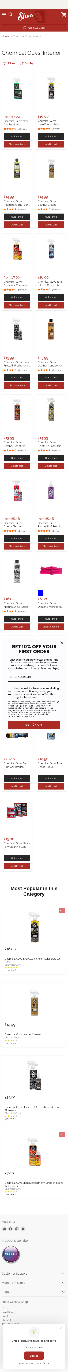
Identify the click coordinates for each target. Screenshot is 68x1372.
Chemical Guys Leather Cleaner (47, 203)
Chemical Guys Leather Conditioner (50, 364)
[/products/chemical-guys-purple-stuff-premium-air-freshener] (51, 490)
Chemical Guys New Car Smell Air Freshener (16, 124)
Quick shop (17, 136)
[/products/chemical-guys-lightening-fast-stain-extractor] (51, 409)
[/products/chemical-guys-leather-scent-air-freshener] (17, 409)
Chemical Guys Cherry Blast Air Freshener (13, 526)
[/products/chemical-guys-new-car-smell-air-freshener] (17, 88)
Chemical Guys (13, 965)
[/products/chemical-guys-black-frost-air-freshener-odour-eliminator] (17, 329)
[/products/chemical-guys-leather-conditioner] (51, 329)
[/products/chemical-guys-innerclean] (51, 88)
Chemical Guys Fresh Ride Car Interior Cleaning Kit (16, 767)
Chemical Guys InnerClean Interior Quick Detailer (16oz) (50, 124)
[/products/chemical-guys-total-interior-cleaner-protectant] (51, 249)
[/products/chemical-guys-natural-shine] (17, 570)
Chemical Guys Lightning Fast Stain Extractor (49, 446)
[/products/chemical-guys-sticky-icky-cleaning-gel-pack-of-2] (17, 810)
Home (5, 36)
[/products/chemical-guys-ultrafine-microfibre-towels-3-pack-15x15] (51, 570)
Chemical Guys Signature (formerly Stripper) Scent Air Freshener (34, 1184)
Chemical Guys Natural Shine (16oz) (16, 605)
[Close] (62, 643)
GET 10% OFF (34, 725)
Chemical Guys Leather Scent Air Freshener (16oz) (14, 446)
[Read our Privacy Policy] (58, 702)
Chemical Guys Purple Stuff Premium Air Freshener (51, 526)
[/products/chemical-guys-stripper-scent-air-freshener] (17, 249)
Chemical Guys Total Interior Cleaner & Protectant (50, 285)
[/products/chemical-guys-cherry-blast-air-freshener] (17, 490)
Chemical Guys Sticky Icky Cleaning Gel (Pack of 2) (17, 847)
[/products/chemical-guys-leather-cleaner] (51, 168)
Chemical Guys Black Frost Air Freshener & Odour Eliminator (16, 366)
